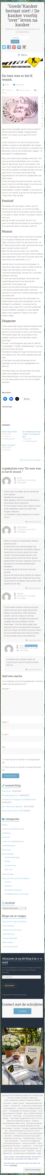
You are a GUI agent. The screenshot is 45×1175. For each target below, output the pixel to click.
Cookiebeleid (13, 1165)
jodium (27, 259)
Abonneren (9, 985)
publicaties (16, 1128)
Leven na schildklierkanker (13, 841)
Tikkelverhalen (8, 874)
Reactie (6, 689)
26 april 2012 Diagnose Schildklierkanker (19, 799)
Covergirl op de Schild (29, 1143)
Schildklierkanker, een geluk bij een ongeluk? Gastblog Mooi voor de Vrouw (21, 1137)
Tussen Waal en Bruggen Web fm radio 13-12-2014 (26, 1118)
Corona (7, 882)
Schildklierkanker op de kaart (16, 894)
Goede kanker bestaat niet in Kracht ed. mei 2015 (24, 1131)
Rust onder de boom (10, 811)
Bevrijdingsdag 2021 (10, 795)
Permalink (22, 483)
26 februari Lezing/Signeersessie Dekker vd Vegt (20, 1122)
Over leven (6, 850)
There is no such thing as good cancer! (26, 1148)
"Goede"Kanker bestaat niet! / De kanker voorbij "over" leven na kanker (22, 15)
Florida (7, 861)
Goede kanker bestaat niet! (34, 1103)
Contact (22, 1011)
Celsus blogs (17, 1116)
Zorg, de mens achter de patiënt (15, 878)
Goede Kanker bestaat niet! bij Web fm (18, 1121)
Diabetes (8, 886)
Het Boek (20, 85)
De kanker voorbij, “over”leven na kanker (22, 1150)
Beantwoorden (35, 522)
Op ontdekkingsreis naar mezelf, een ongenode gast (31, 434)
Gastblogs (6, 833)
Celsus (5, 825)
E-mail (5, 734)
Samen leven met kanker (31, 460)
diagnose (21, 90)
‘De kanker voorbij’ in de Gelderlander (24, 1153)
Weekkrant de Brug (9, 1133)
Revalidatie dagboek (13, 890)
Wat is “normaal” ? (9, 445)
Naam (5, 722)
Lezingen (6, 1106)
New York (8, 869)
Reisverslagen (8, 854)
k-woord (27, 90)
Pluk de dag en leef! (9, 432)
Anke (7, 85)
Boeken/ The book (18, 1103)
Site (3, 747)
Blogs (39, 1153)
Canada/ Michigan (12, 857)
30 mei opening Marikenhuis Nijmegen (22, 1112)
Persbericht (30, 1151)
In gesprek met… (27, 1146)
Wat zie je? (6, 791)
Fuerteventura (10, 865)
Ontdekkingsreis (8, 845)
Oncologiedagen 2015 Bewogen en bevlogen (22, 1111)
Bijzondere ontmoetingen (34, 1123)
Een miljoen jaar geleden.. (12, 806)
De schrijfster (7, 1103)
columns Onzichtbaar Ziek (13, 829)
